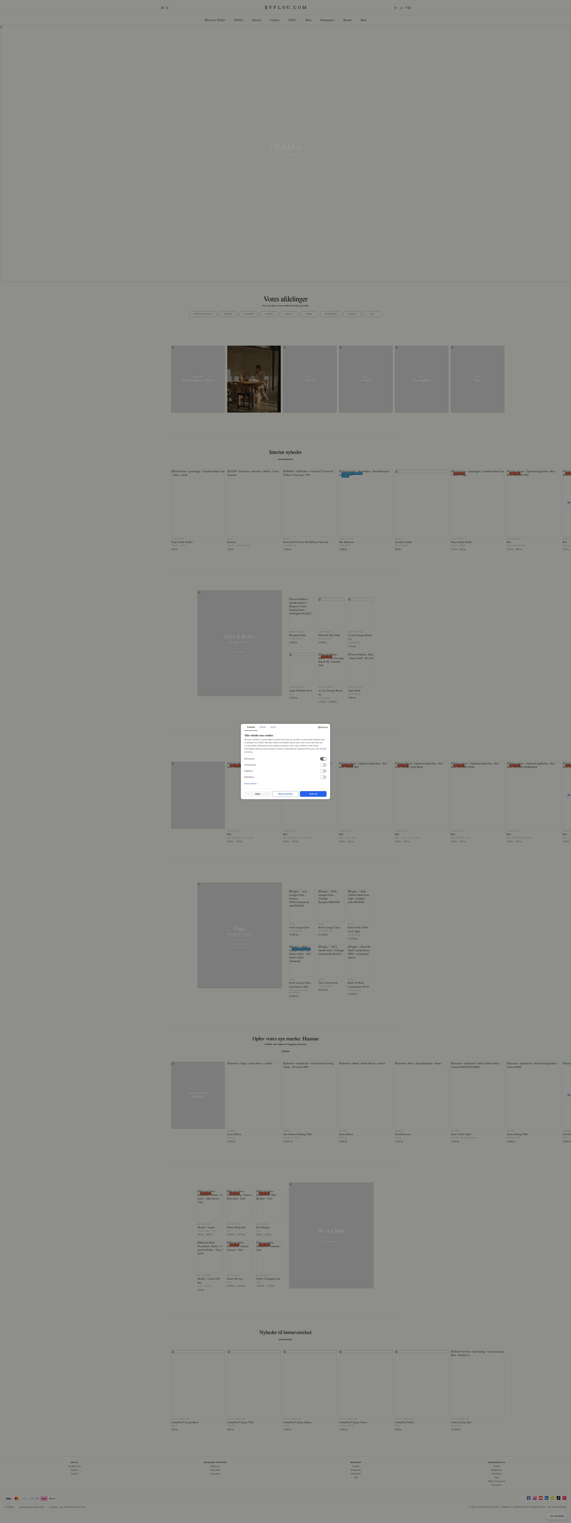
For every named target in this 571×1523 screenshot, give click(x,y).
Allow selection (285, 794)
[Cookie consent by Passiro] (323, 727)
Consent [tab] (251, 727)
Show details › (251, 783)
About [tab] (273, 727)
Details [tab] (263, 727)
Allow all (313, 794)
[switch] (323, 759)
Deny (257, 794)
